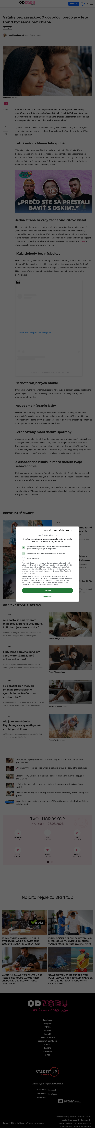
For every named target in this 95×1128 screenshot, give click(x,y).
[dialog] (47, 564)
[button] (47, 559)
